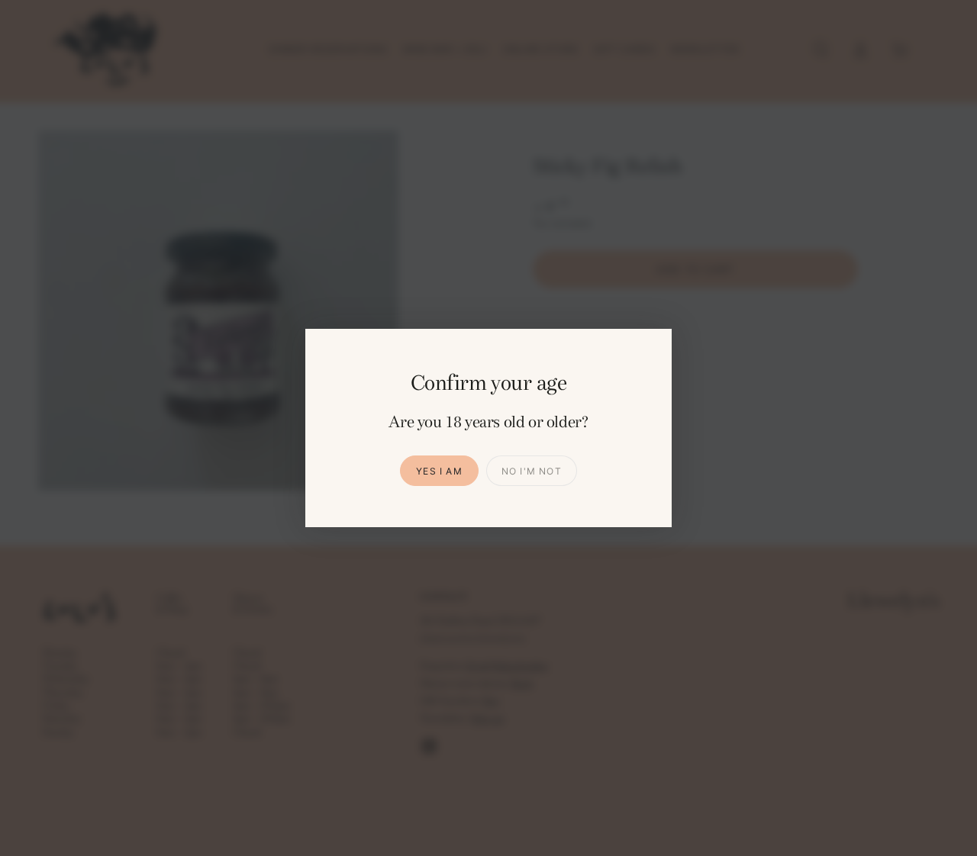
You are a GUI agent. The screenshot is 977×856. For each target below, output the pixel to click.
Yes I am (439, 471)
